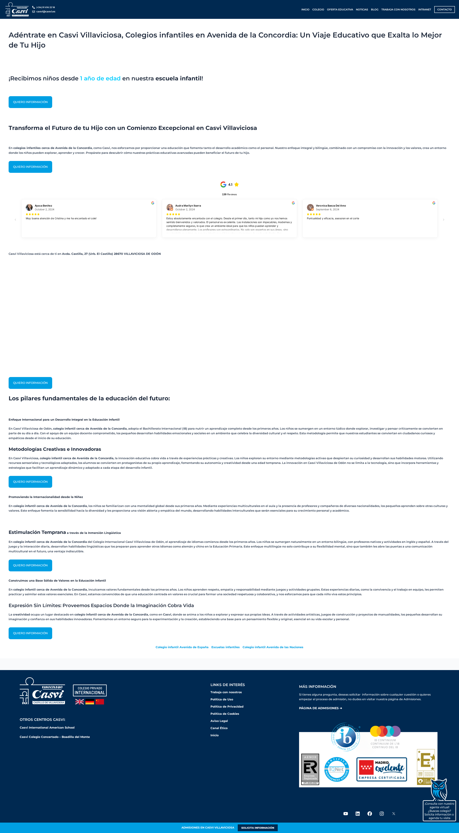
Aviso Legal (219, 721)
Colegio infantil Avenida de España (182, 647)
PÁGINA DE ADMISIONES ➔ (320, 708)
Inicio (305, 9)
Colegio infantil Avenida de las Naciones (273, 647)
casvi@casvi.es (45, 11)
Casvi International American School (47, 727)
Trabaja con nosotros (398, 9)
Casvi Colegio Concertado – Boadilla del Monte (55, 737)
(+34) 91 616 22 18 (45, 7)
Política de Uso (221, 699)
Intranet (424, 9)
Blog (374, 9)
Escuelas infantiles (225, 647)
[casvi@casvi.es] (33, 11)
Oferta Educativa (340, 9)
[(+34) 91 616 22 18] (33, 7)
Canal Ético (219, 728)
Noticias (362, 9)
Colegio (318, 9)
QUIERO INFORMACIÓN (30, 102)
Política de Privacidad (226, 706)
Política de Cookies (224, 713)
